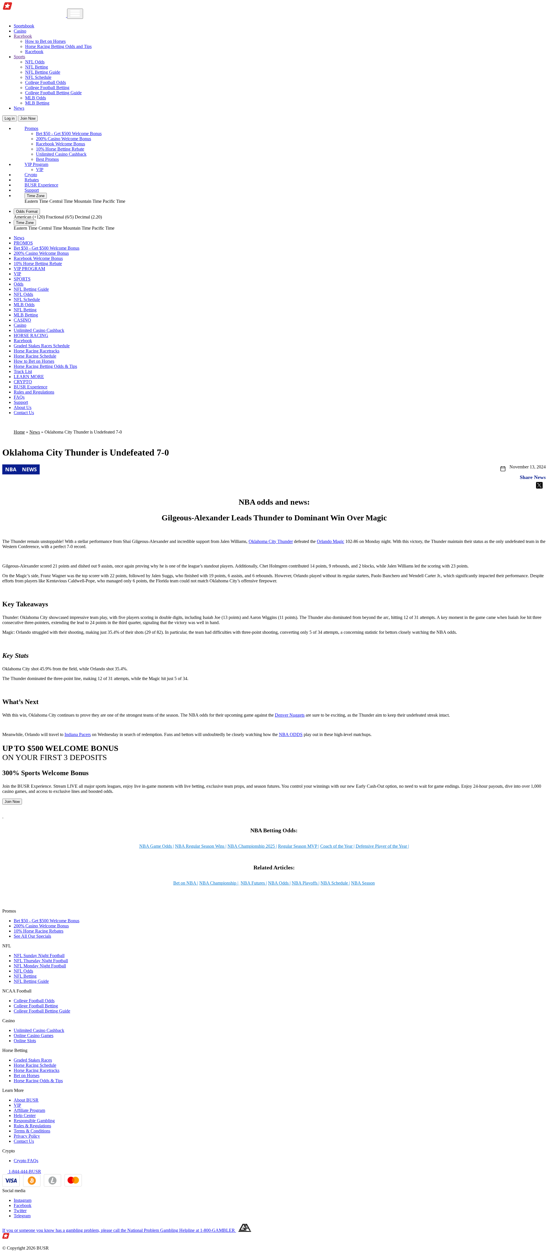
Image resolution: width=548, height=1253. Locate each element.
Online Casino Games (33, 1035)
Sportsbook (24, 25)
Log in (10, 118)
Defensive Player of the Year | (382, 846)
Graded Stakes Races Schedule (42, 345)
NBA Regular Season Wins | (200, 846)
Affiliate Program (29, 1110)
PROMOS (23, 242)
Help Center (25, 1115)
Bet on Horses (26, 1075)
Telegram (22, 1215)
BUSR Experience (41, 185)
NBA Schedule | (335, 883)
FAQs (19, 397)
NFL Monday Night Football (40, 965)
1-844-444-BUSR (24, 1171)
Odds (18, 284)
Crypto (31, 174)
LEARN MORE (29, 376)
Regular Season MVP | (298, 846)
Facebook (22, 1205)
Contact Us (24, 412)
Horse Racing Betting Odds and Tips (58, 46)
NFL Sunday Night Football (39, 955)
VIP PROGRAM (29, 268)
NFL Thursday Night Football (41, 960)
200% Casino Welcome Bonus (63, 138)
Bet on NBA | (185, 883)
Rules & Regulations (32, 1125)
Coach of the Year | (337, 846)
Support (32, 190)
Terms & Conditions (32, 1130)
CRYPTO (23, 381)
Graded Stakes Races (33, 1060)
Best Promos (47, 159)
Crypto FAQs (26, 1160)
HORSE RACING (31, 335)
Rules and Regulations (34, 392)
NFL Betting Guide (42, 72)
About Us (22, 407)
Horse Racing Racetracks (36, 350)
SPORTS (22, 278)
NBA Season (363, 883)
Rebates (32, 179)
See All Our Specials (32, 936)
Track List (23, 371)
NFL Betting (36, 67)
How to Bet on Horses (45, 41)
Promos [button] (31, 128)
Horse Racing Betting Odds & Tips (45, 366)
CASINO (22, 320)
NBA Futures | (254, 883)
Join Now (27, 118)
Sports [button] (19, 56)
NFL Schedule (38, 77)
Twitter (20, 1210)
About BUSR (26, 1100)
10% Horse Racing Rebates (38, 931)
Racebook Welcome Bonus (60, 143)
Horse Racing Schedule (35, 356)
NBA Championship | (219, 883)
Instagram (22, 1200)
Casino (20, 31)
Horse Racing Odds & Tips (38, 1080)
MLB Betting (37, 103)
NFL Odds (35, 61)
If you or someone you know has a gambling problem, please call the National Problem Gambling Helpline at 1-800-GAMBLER (119, 1230)
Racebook (34, 51)
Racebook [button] (23, 36)
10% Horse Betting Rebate (60, 149)
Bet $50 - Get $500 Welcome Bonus (69, 133)
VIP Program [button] (36, 164)
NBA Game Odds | (156, 846)
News (19, 108)
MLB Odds (35, 97)
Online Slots (25, 1040)
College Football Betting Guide (53, 92)
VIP (39, 169)
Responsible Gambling (34, 1120)
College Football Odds (45, 82)
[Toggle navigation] (75, 14)
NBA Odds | (279, 883)
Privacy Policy (27, 1136)
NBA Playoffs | (305, 883)
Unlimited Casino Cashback (61, 154)
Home (19, 432)
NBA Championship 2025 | (252, 846)
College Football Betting (47, 87)
